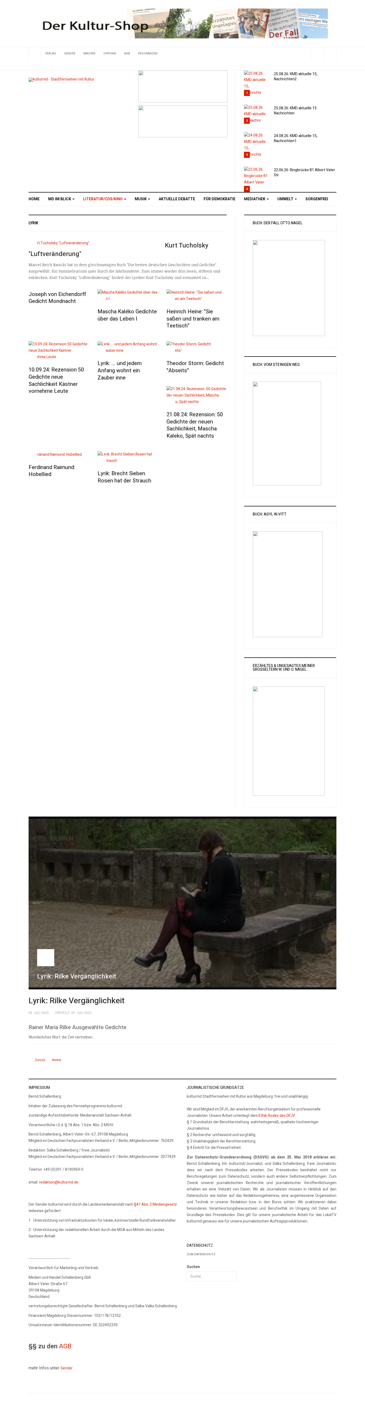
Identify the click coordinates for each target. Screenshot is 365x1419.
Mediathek (255, 199)
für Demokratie (219, 199)
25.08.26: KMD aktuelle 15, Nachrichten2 (295, 76)
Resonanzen (147, 53)
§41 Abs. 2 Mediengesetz (155, 1204)
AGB (127, 53)
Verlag (50, 53)
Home (34, 199)
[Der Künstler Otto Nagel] (182, 121)
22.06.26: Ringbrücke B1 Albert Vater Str (304, 172)
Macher (89, 53)
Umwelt (285, 199)
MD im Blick (60, 199)
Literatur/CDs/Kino (103, 199)
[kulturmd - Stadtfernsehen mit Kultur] (61, 80)
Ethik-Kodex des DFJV (277, 1115)
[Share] (317, 53)
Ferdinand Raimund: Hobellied (52, 470)
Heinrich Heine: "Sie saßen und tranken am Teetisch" (192, 319)
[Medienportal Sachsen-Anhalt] (182, 86)
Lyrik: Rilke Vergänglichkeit (77, 1001)
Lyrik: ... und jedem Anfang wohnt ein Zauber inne (120, 370)
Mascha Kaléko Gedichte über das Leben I (127, 315)
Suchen (193, 1267)
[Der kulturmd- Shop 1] (182, 23)
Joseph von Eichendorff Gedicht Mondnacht (57, 297)
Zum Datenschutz (201, 1254)
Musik (141, 199)
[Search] (330, 53)
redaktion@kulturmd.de (58, 1182)
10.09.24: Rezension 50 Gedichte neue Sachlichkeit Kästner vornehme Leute (56, 380)
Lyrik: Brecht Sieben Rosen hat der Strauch (124, 477)
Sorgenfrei (316, 199)
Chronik (109, 53)
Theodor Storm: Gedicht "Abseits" (195, 366)
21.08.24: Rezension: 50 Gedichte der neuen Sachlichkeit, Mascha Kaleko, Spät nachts (194, 425)
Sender (69, 53)
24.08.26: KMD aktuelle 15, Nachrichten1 (295, 138)
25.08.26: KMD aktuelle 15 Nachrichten (295, 110)
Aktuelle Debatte (177, 199)
